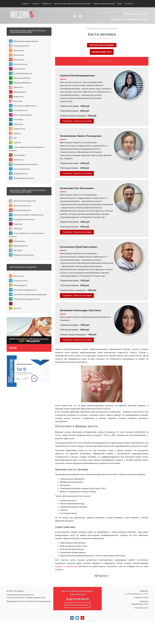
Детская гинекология (22, 206)
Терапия (16, 133)
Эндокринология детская (23, 178)
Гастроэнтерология (21, 46)
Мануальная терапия (21, 78)
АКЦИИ (13, 348)
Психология (18, 124)
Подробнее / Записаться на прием (76, 121)
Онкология (17, 101)
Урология (17, 143)
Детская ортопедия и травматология (28, 215)
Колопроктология (20, 64)
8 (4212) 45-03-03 (109, 13)
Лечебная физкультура (22, 73)
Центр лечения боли (21, 169)
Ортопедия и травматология (24, 106)
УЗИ (15, 138)
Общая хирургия (20, 285)
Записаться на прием (137, 14)
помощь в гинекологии (66, 566)
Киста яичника (111, 29)
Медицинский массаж (22, 83)
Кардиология (18, 60)
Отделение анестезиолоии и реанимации (29, 294)
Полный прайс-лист (102, 52)
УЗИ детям (17, 229)
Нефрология (18, 97)
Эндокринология (20, 174)
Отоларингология (20, 110)
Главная (25, 4)
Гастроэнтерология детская (24, 201)
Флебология (18, 160)
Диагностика (18, 55)
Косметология (19, 69)
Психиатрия (18, 120)
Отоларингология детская (23, 219)
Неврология (18, 87)
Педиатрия (17, 224)
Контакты (129, 4)
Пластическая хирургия (22, 115)
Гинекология (18, 50)
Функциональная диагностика (25, 164)
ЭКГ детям (17, 250)
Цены (120, 4)
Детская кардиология (22, 210)
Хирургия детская (20, 246)
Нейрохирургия (19, 92)
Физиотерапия (19, 155)
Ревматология (19, 129)
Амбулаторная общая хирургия (26, 41)
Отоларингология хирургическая (26, 299)
